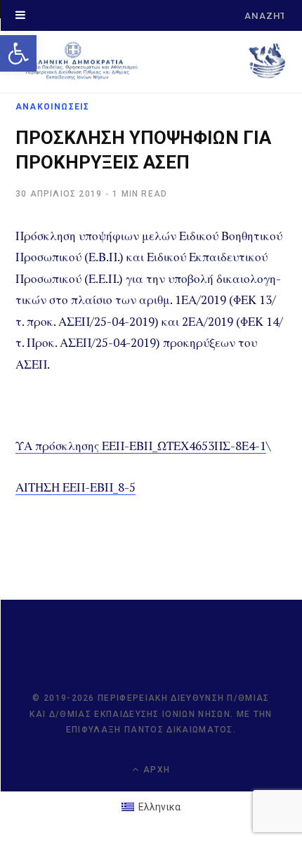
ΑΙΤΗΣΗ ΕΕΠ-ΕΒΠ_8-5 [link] (75, 487)
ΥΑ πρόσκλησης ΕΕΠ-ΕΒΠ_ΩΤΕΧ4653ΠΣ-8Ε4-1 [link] (140, 446)
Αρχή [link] (155, 770)
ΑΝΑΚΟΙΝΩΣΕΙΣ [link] (52, 107)
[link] (18, 53)
